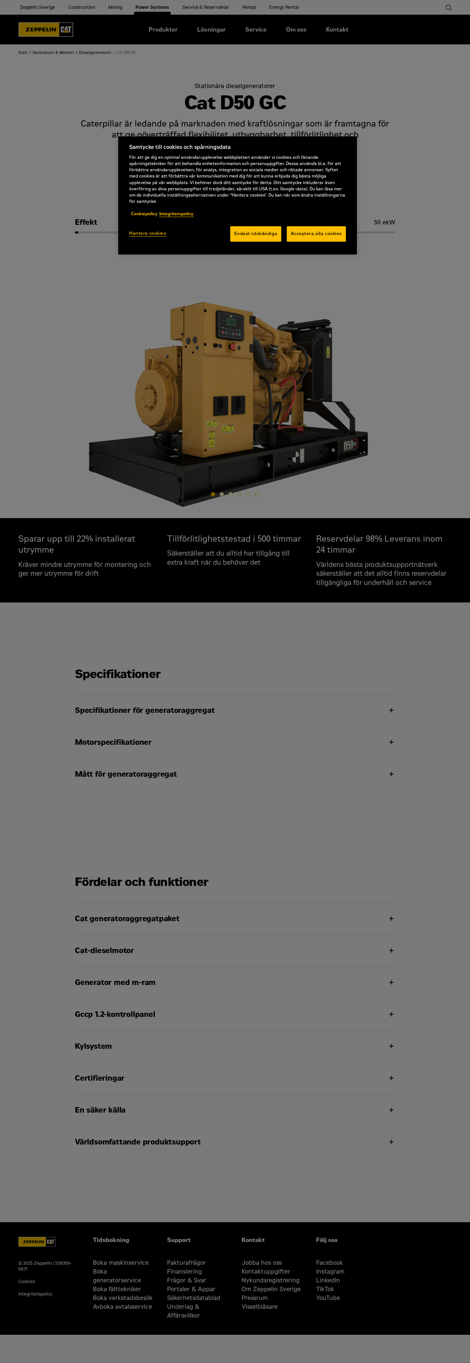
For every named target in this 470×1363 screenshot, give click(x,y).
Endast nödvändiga (255, 233)
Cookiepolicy (144, 213)
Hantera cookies (147, 233)
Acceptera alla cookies (316, 233)
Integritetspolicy (176, 213)
